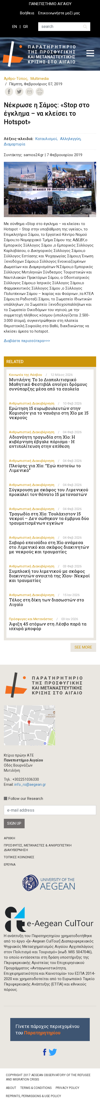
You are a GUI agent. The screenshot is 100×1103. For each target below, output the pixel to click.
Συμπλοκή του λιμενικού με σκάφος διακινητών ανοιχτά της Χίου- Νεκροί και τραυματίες (49, 576)
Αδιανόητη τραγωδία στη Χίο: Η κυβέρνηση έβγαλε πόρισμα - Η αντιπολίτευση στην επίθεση (42, 442)
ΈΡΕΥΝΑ (10, 864)
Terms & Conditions (36, 1088)
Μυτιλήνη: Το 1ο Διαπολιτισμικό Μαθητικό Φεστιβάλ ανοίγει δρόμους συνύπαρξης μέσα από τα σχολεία (48, 384)
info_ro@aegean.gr (30, 784)
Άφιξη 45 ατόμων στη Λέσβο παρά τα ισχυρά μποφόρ (47, 626)
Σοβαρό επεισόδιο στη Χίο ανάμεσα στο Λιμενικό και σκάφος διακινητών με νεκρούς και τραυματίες (49, 547)
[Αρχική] (41, 54)
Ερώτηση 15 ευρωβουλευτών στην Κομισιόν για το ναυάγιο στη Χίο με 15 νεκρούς (48, 413)
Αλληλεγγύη (70, 138)
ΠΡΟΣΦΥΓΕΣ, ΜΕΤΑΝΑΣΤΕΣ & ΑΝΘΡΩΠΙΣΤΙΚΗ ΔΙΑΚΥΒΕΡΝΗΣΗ (38, 847)
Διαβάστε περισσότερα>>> (27, 340)
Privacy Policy (67, 1088)
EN (14, 26)
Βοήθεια (27, 13)
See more (83, 647)
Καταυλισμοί (46, 138)
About (11, 1088)
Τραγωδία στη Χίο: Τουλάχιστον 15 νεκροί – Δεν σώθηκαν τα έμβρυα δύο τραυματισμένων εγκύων (49, 518)
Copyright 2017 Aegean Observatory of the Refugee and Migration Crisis (48, 1077)
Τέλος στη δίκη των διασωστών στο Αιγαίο (46, 602)
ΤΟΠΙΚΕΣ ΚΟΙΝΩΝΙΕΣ (19, 857)
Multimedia (40, 78)
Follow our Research (25, 798)
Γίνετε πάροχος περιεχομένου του (47, 1029)
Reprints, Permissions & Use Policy (33, 1096)
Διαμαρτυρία (14, 144)
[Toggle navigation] (90, 54)
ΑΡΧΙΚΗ (9, 838)
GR (25, 26)
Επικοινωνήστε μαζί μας (59, 13)
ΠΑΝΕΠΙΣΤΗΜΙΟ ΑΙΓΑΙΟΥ (50, 4)
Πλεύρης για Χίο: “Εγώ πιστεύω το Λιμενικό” (45, 468)
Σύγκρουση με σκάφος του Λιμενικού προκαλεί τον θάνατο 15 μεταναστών (48, 492)
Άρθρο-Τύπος (15, 78)
